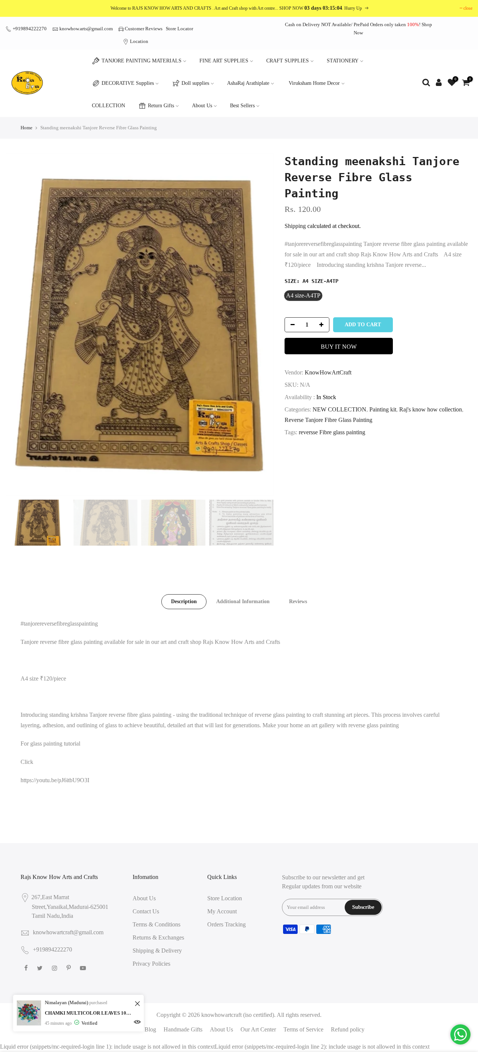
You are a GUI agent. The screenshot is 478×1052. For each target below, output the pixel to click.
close (467, 8)
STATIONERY (342, 61)
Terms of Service (303, 1029)
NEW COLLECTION (339, 409)
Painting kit (382, 409)
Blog (150, 1029)
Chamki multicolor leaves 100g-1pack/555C (89, 1013)
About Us (202, 105)
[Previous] (18, 325)
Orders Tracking (226, 924)
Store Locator (179, 28)
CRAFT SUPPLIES (287, 61)
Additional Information (243, 601)
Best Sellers (242, 105)
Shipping (295, 226)
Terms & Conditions (156, 924)
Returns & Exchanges (158, 937)
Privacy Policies (151, 963)
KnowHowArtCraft (328, 372)
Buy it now (339, 346)
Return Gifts (161, 105)
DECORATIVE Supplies (128, 83)
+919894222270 (29, 28)
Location (138, 41)
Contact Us (146, 911)
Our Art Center (258, 1029)
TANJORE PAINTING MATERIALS (141, 61)
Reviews (298, 601)
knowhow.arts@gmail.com (86, 28)
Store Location (224, 898)
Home (26, 127)
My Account (222, 911)
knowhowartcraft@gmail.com (68, 932)
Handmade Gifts (183, 1029)
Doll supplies (195, 83)
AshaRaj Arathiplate (248, 83)
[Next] (260, 325)
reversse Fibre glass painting (332, 432)
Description (184, 601)
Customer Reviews (143, 28)
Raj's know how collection (430, 409)
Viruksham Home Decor (314, 83)
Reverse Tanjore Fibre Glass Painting (328, 420)
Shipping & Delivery (157, 950)
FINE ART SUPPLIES (223, 61)
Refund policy (347, 1029)
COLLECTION (108, 105)
